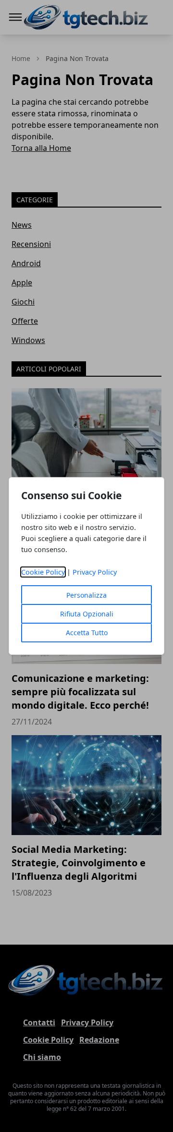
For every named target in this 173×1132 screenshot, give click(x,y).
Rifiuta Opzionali (86, 613)
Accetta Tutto (87, 632)
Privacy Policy (95, 572)
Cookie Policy (43, 572)
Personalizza (86, 595)
